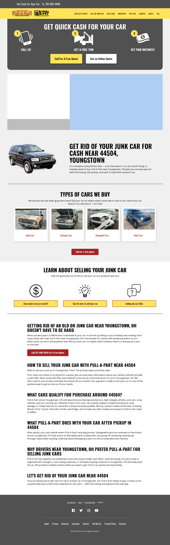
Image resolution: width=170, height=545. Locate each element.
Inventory (122, 13)
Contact (86, 523)
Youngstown (89, 502)
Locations (71, 502)
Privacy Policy (110, 523)
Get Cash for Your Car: (38, 4)
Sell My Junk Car (97, 13)
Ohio (80, 502)
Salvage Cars (66, 235)
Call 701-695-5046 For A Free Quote (47, 352)
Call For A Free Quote (66, 59)
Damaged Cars (102, 235)
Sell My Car (96, 523)
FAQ (158, 13)
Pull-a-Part (40, 13)
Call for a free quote (85, 251)
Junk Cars (30, 235)
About (151, 13)
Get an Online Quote (101, 59)
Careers (142, 13)
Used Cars (111, 13)
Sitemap (122, 523)
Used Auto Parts (80, 13)
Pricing (55, 523)
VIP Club (132, 13)
